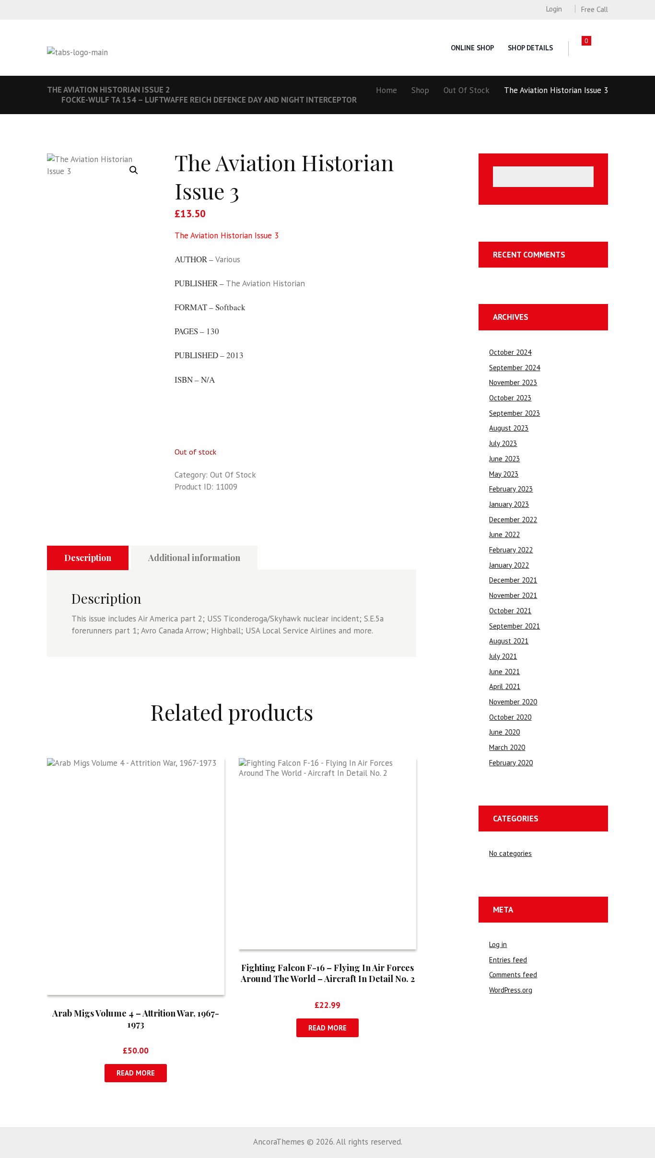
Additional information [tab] (194, 557)
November (513, 382)
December (513, 519)
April (504, 686)
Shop (420, 90)
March (507, 747)
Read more (136, 1072)
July (503, 443)
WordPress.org (510, 989)
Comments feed (513, 974)
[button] (133, 170)
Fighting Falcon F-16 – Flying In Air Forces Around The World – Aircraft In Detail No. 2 (328, 973)
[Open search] (603, 48)
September (514, 367)
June (504, 458)
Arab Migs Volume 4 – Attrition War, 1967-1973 (135, 1018)
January (509, 504)
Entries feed (508, 959)
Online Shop (472, 47)
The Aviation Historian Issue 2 (108, 89)
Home (386, 90)
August (508, 428)
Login (553, 8)
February (511, 488)
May (503, 474)
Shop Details (530, 47)
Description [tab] (87, 557)
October (510, 352)
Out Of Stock (467, 90)
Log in (498, 944)
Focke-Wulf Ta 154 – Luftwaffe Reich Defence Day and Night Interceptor (209, 99)
